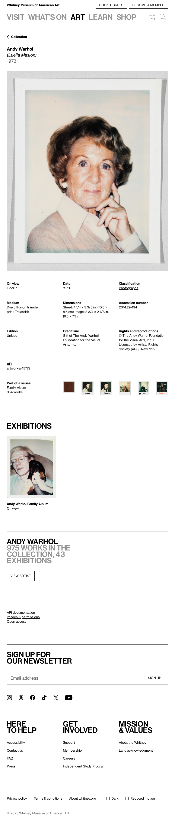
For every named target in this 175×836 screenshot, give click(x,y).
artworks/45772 (19, 368)
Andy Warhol (20, 48)
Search (163, 17)
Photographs (128, 288)
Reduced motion (142, 798)
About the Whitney (132, 742)
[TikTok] (44, 698)
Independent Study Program (84, 766)
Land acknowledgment (136, 750)
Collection (19, 37)
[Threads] (21, 698)
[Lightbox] (87, 171)
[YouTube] (69, 698)
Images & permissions (23, 617)
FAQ (10, 758)
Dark (114, 798)
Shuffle (152, 17)
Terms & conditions (48, 798)
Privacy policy (17, 798)
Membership (72, 750)
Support (69, 742)
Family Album (16, 387)
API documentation (21, 612)
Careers (69, 758)
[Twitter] (56, 698)
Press (11, 766)
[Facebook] (33, 698)
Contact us (15, 750)
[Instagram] (9, 698)
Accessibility (16, 742)
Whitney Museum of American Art (33, 5)
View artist (20, 576)
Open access (16, 621)
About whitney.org (82, 798)
